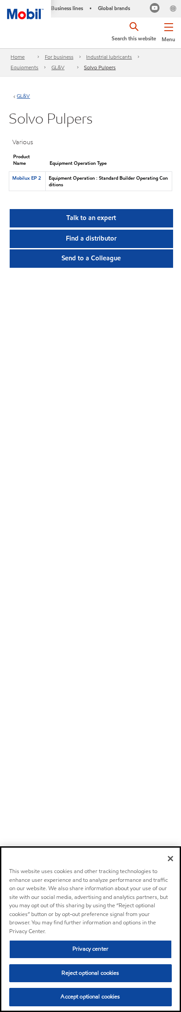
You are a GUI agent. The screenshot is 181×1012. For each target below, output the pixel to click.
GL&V (58, 67)
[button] (168, 31)
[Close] (170, 858)
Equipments (24, 67)
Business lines (67, 8)
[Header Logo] (25, 9)
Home (18, 56)
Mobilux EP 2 (26, 177)
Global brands (114, 8)
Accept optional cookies (90, 997)
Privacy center (90, 949)
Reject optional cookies (90, 973)
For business (59, 56)
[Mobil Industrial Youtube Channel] (155, 9)
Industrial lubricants (109, 56)
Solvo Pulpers (100, 67)
